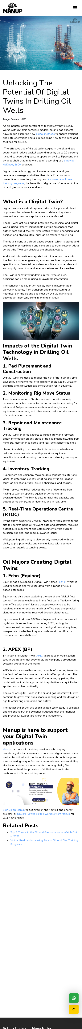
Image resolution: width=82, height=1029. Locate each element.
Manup (7, 749)
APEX (39, 655)
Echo (62, 582)
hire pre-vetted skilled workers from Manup (43, 814)
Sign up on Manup (14, 810)
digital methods (45, 134)
